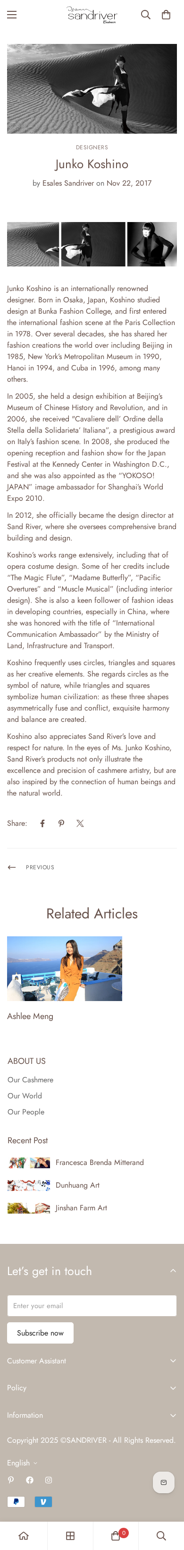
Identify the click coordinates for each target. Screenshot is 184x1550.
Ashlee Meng (30, 1016)
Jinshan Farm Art (81, 1207)
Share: (17, 823)
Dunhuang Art (78, 1185)
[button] (166, 15)
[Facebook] (42, 823)
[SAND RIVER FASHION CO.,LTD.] (92, 15)
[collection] (70, 1536)
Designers (92, 147)
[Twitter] (80, 823)
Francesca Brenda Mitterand (100, 1162)
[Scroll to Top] (167, 1499)
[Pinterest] (61, 823)
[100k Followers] (48, 1480)
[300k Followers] (29, 1480)
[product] (23, 1535)
